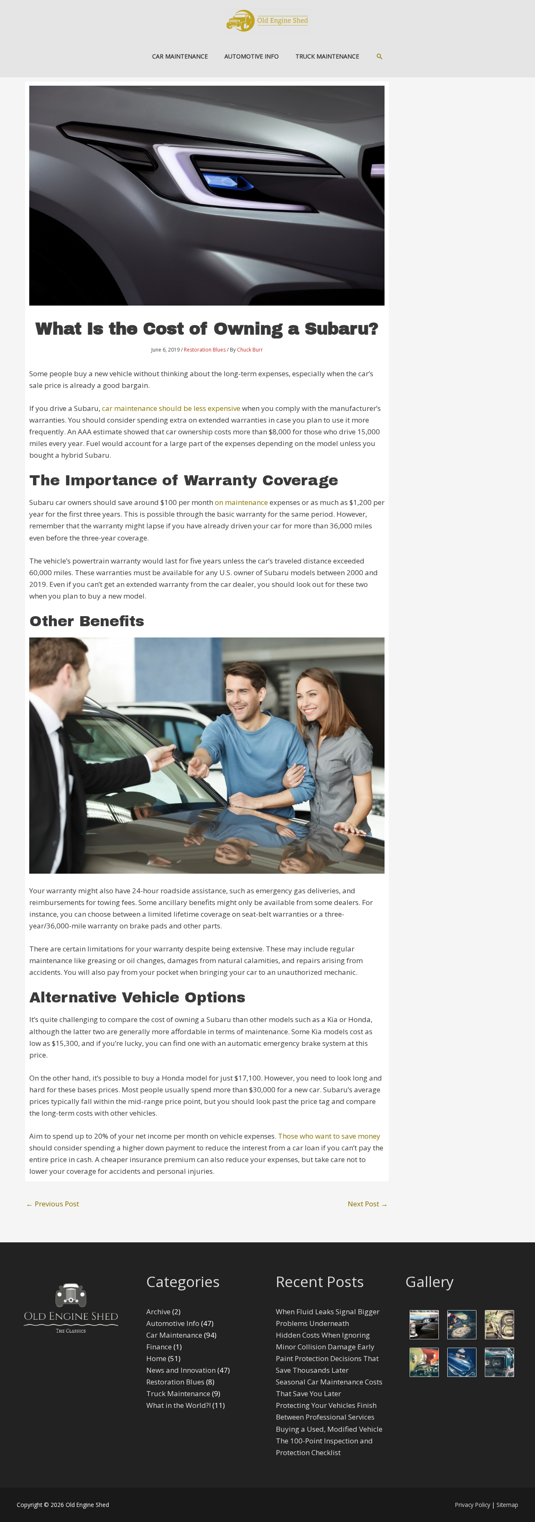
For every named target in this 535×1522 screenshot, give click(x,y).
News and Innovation (181, 1370)
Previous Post (52, 1203)
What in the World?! (178, 1405)
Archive (158, 1311)
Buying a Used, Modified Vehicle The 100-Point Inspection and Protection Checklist (329, 1440)
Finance (159, 1346)
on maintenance (241, 502)
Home (156, 1358)
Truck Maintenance (178, 1393)
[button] (379, 56)
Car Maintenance (174, 1335)
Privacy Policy (472, 1505)
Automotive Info (172, 1323)
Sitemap (507, 1505)
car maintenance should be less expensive (171, 408)
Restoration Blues (205, 349)
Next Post (368, 1203)
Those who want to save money (329, 1136)
